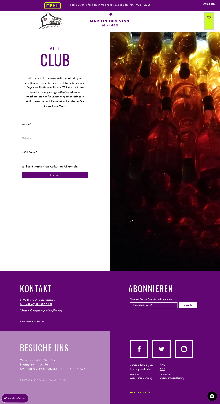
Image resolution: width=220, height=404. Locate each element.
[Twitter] (161, 349)
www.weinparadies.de (32, 321)
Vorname (26, 124)
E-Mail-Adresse (29, 152)
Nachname (27, 138)
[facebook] (139, 349)
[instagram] (184, 349)
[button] (209, 17)
